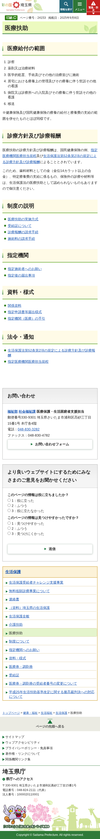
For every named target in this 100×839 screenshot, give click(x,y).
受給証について (20, 226)
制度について (19, 641)
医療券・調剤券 (21, 667)
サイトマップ (14, 737)
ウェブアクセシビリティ (22, 742)
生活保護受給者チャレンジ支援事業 (36, 582)
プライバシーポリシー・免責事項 (29, 748)
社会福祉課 (27, 411)
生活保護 (13, 572)
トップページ (11, 713)
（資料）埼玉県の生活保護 (29, 608)
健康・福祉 (30, 713)
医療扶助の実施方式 (23, 219)
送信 (52, 549)
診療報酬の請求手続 (23, 232)
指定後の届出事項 (21, 275)
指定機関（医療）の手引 (26, 318)
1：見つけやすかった (28, 523)
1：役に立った (23, 501)
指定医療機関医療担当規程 (28, 362)
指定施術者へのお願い (25, 269)
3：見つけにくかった (28, 534)
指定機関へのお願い (24, 650)
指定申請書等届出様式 (25, 312)
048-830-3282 (29, 429)
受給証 (14, 675)
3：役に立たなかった (28, 511)
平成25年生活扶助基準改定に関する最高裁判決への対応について (51, 694)
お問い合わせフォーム (52, 444)
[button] (66, 6)
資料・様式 (17, 658)
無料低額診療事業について (29, 591)
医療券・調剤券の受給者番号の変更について (43, 683)
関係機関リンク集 (18, 759)
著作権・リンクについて (22, 753)
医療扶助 (16, 633)
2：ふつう (19, 506)
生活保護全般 (19, 616)
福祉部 (13, 411)
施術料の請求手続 (21, 239)
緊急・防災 (93, 8)
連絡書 (14, 599)
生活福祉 (46, 713)
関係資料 (14, 306)
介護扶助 (16, 624)
